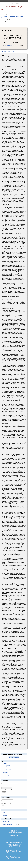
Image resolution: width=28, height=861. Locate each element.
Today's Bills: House (6, 765)
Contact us (5, 815)
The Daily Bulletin (6, 763)
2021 (22, 33)
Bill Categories (5, 774)
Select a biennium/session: (6, 786)
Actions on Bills (5, 771)
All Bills (4, 768)
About (4, 812)
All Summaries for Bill (9, 45)
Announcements (6, 777)
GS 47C (2, 51)
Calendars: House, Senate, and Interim (11, 824)
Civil (8, 23)
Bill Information (6, 823)
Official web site (6, 821)
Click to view (10, 14)
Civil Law (12, 23)
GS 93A (12, 51)
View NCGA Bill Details (7, 33)
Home (2, 3)
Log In (11, 835)
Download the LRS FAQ (14, 757)
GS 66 (9, 51)
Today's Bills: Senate (7, 766)
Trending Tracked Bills (7, 769)
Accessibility (15, 835)
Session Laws (5, 772)
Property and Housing (9, 25)
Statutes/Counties (6, 775)
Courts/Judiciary (4, 23)
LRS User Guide (6, 814)
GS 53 (5, 51)
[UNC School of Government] (13, 1)
